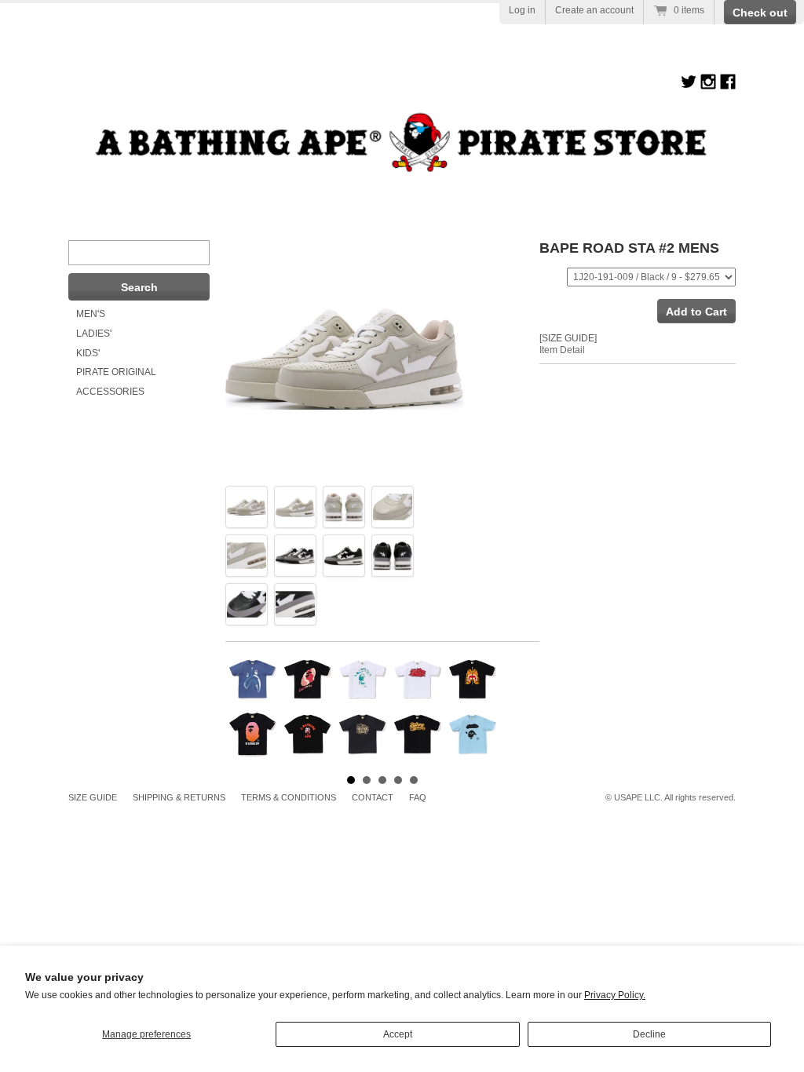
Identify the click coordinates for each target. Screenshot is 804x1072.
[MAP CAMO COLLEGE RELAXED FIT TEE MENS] (307, 734)
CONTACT (372, 797)
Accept (397, 1034)
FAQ (417, 797)
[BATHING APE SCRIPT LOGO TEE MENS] (417, 734)
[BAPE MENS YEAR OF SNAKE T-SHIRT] (362, 734)
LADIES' (93, 333)
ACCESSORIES (110, 391)
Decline (649, 1034)
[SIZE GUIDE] (568, 338)
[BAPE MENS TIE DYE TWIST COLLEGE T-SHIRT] (362, 679)
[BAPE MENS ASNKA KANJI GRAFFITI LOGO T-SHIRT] (417, 679)
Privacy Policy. (614, 995)
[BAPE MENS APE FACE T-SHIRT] (472, 734)
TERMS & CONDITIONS (288, 797)
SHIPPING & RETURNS (179, 797)
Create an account (594, 10)
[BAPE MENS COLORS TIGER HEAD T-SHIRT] (472, 679)
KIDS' (88, 353)
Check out (760, 12)
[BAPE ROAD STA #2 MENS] (246, 507)
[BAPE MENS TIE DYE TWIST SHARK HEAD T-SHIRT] (252, 679)
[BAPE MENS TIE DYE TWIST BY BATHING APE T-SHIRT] (307, 679)
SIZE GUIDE (92, 797)
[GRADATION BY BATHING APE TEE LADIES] (252, 734)
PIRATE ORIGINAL (116, 371)
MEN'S (90, 313)
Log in (522, 10)
